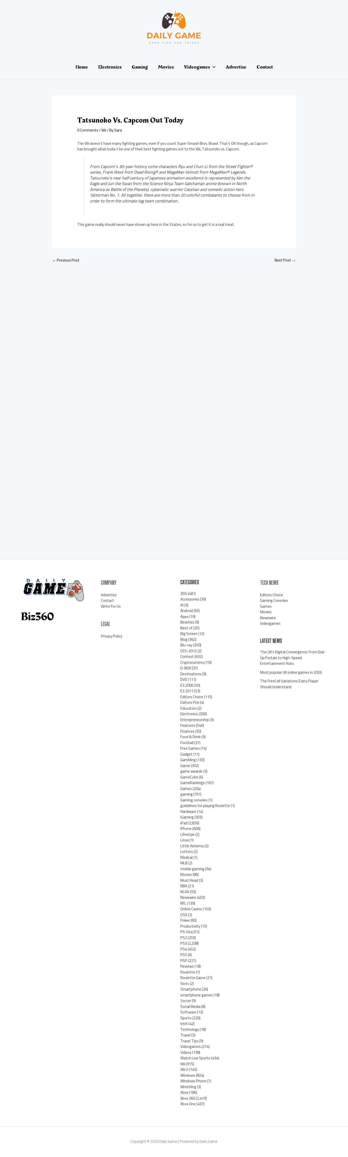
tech (184, 1023)
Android (186, 610)
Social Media (190, 1006)
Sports (186, 1018)
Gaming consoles (194, 800)
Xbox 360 (187, 1098)
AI (181, 605)
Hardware (188, 811)
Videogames (190, 1046)
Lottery (186, 851)
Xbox (184, 1092)
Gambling (188, 759)
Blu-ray (186, 645)
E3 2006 (186, 685)
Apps (184, 616)
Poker (185, 920)
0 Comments (87, 130)
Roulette (187, 972)
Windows (187, 1075)
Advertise (109, 595)
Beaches (187, 622)
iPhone (186, 828)
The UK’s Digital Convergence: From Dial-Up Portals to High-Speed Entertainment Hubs (293, 657)
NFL (183, 903)
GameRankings (192, 782)
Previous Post (65, 260)
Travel (185, 1035)
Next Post (285, 260)
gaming (186, 794)
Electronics (189, 714)
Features (187, 725)
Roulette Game (193, 977)
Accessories (189, 599)
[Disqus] (174, 335)
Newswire (188, 897)
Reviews (187, 966)
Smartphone (190, 989)
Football (187, 742)
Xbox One (188, 1104)
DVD (183, 679)
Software (188, 1012)
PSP (183, 960)
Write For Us (111, 606)
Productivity (190, 926)
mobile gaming (192, 869)
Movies (186, 874)
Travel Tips (189, 1041)
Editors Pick (189, 702)
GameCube (189, 777)
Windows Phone (193, 1081)
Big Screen (188, 633)
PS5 (183, 954)
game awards (191, 771)
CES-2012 (188, 651)
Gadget (186, 754)
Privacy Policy (111, 636)
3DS (183, 593)
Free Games (190, 748)
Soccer (185, 1000)
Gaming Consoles (274, 600)
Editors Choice (191, 696)
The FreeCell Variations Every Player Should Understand (289, 684)
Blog (184, 639)
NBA (183, 886)
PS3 (183, 943)
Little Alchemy (192, 846)
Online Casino (191, 909)
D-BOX (185, 668)
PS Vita (186, 931)
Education (188, 708)
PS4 (183, 949)
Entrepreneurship (194, 719)
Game (185, 765)
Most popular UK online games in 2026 (291, 672)
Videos (185, 1052)
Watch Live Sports (195, 1058)
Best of (186, 628)
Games (186, 788)
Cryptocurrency (192, 662)
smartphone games (196, 995)
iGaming (187, 817)
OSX (183, 914)
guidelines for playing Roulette (205, 805)
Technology (189, 1029)
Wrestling (188, 1086)
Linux (184, 840)
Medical (186, 857)
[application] (213, 67)
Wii (103, 130)
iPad (184, 823)
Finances (187, 731)
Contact (107, 600)
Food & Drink (190, 736)
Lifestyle (187, 834)
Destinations (191, 674)
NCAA (184, 891)
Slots (184, 983)
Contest (187, 656)
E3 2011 (186, 691)
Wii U (184, 1069)
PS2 (183, 937)
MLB (184, 863)
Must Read (189, 880)
